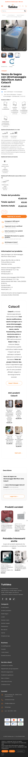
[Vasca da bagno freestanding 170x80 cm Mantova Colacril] (21, 557)
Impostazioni (20, 751)
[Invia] (25, 10)
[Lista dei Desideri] (20, 6)
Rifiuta (11, 751)
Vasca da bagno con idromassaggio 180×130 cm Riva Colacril (10, 439)
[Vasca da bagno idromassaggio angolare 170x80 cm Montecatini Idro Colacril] (18, 430)
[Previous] (3, 35)
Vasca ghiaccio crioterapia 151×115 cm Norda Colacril (19, 414)
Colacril (4, 71)
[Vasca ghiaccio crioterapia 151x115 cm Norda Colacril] (18, 404)
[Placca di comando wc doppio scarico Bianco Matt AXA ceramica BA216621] (21, 516)
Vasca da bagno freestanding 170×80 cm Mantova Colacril (20, 567)
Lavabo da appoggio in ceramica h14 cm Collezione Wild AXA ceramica (6, 527)
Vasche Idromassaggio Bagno (14, 16)
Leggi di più (13, 496)
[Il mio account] (23, 6)
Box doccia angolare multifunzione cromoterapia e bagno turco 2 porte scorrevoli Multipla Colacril (9, 416)
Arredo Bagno (11, 15)
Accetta (5, 751)
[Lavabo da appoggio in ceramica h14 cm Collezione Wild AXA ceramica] (7, 516)
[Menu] (2, 6)
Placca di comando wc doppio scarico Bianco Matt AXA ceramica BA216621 (20, 527)
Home (3, 15)
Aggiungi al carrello (14, 216)
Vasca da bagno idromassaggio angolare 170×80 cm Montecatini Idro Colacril (19, 441)
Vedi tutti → (18, 453)
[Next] (24, 35)
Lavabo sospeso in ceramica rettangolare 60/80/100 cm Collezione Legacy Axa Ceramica (7, 568)
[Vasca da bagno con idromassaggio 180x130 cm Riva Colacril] (9, 430)
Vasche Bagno (20, 15)
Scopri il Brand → (14, 383)
